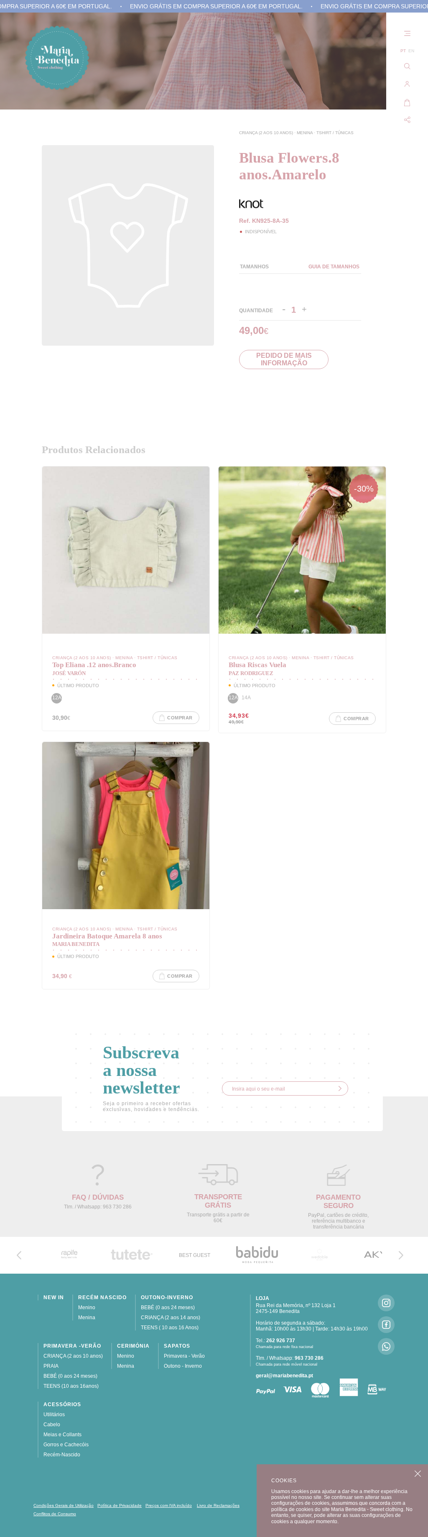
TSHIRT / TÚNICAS (335, 132)
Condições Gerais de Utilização (63, 1505)
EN (411, 50)
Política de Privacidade (119, 1505)
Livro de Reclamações (218, 1505)
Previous (19, 1255)
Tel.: (275, 1340)
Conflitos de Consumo (54, 1514)
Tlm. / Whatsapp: (290, 1358)
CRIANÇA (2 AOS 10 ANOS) (266, 132)
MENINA (305, 132)
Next (401, 1255)
